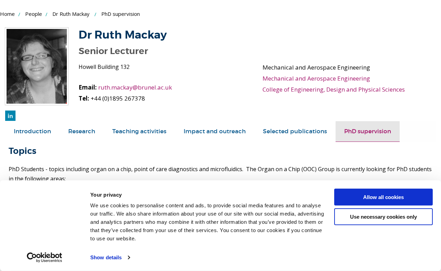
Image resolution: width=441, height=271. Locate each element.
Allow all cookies (383, 197)
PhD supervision (367, 131)
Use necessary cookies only (383, 216)
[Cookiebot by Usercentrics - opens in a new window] (44, 257)
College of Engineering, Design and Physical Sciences (334, 89)
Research (81, 131)
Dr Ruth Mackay (71, 13)
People (33, 13)
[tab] (32, 131)
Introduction (32, 131)
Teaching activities (139, 131)
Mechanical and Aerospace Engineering (316, 78)
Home (7, 13)
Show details (106, 257)
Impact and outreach (215, 131)
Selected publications (295, 131)
